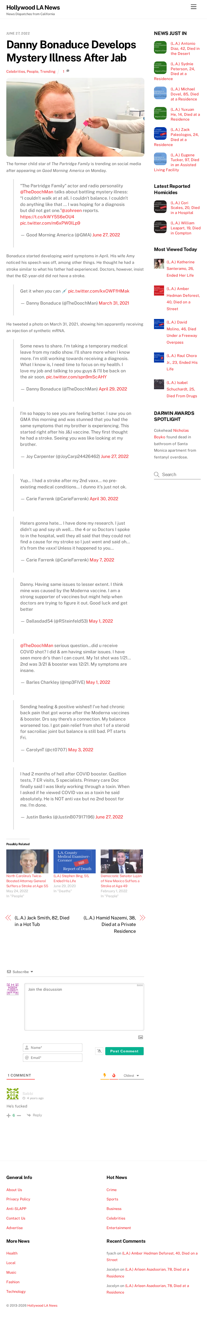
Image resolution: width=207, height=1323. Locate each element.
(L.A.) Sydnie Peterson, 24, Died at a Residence (174, 71)
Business (114, 1208)
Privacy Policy (18, 1199)
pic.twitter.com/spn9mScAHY (76, 376)
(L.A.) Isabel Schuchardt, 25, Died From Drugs (182, 389)
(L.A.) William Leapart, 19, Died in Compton (186, 228)
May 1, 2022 (101, 621)
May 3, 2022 (80, 749)
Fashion (12, 1282)
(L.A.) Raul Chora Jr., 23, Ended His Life (182, 362)
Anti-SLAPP (16, 1208)
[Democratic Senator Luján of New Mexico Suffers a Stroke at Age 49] (122, 861)
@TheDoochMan (36, 191)
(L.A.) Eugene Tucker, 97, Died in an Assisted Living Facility (176, 162)
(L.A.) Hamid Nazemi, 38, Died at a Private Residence (110, 924)
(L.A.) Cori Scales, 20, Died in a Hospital (185, 208)
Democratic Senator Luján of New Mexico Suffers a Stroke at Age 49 (121, 881)
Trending (48, 71)
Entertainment (119, 1228)
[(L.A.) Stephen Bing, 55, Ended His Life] (75, 861)
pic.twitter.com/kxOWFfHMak (99, 291)
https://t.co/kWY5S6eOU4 (47, 216)
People (32, 71)
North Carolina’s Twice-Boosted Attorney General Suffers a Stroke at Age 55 (27, 881)
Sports (112, 1199)
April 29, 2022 (113, 388)
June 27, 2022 (106, 234)
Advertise (14, 1228)
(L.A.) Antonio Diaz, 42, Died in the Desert (185, 48)
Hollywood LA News (42, 1305)
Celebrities (15, 71)
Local (10, 1263)
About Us (14, 1190)
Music (11, 1272)
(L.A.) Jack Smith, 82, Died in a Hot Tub (42, 921)
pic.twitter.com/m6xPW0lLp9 (50, 223)
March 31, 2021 (114, 303)
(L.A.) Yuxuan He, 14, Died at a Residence (185, 114)
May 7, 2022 (102, 559)
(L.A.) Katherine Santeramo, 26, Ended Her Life (181, 268)
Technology (16, 1291)
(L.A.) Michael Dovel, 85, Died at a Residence (185, 94)
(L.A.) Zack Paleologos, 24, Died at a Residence (176, 137)
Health (11, 1253)
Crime (112, 1190)
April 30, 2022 (104, 498)
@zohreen (72, 210)
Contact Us (15, 1218)
